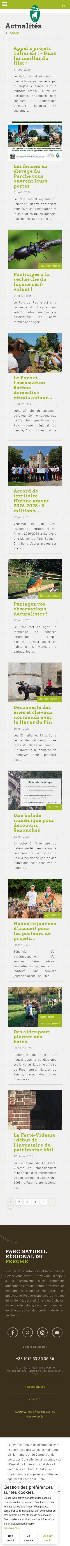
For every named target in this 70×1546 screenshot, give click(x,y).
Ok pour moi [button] (48, 1538)
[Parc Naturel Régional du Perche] (35, 13)
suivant (52, 1202)
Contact (35, 1399)
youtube (57, 1332)
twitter (27, 1332)
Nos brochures (35, 1387)
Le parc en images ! (35, 1346)
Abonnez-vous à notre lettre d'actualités (35, 1414)
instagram (42, 1332)
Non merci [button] (10, 1538)
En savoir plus (12, 1528)
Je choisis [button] (28, 1538)
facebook (13, 1332)
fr (63, 6)
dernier (10, 1209)
